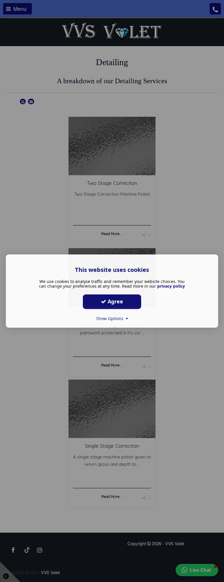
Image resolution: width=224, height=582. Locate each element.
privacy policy (171, 286)
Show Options (111, 318)
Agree (114, 301)
